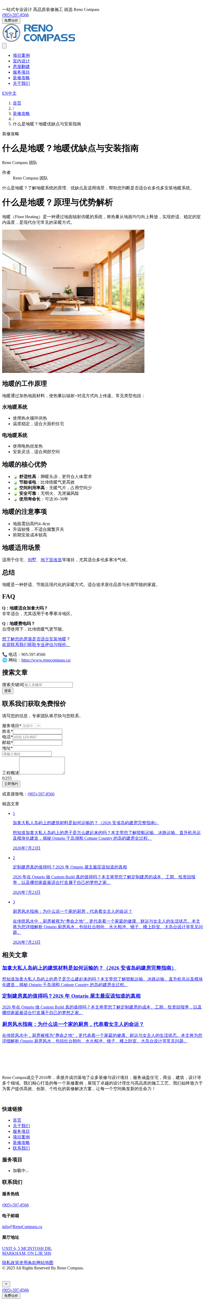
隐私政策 (10, 1262)
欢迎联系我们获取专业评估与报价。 (36, 644)
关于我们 (21, 83)
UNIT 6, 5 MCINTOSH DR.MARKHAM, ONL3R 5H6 (27, 1251)
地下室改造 (51, 559)
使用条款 (27, 1262)
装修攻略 (21, 77)
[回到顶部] (6, 1284)
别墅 (32, 559)
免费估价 (11, 20)
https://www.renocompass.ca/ (46, 660)
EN (5, 93)
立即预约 (11, 784)
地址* (7, 748)
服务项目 (21, 72)
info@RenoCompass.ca (22, 1226)
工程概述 (10, 773)
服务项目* (11, 725)
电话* (7, 737)
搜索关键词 (12, 684)
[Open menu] (4, 46)
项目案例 (21, 55)
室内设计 (21, 61)
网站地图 (44, 1262)
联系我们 (21, 1148)
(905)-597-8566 (15, 15)
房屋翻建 (21, 66)
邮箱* (7, 742)
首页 (17, 1120)
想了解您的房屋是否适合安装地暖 (34, 639)
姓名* (7, 731)
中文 (12, 93)
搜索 (7, 691)
